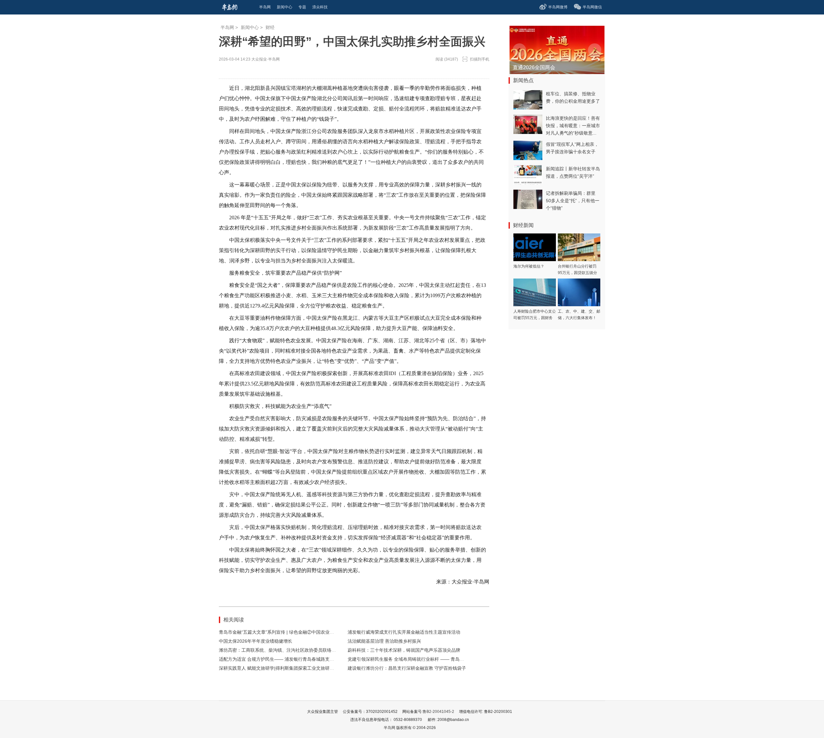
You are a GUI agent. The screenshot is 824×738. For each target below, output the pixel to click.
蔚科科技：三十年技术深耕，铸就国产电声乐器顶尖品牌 (404, 650)
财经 (270, 27)
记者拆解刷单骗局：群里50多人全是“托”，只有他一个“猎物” (572, 201)
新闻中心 (250, 27)
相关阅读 (233, 619)
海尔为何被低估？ (528, 266)
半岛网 (227, 27)
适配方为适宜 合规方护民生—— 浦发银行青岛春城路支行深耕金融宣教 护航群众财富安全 (308, 659)
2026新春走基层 (531, 67)
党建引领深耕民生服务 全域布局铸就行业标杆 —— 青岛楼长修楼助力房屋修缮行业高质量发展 (442, 659)
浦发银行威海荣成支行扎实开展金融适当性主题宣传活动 (404, 632)
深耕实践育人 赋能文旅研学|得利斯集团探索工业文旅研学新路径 (283, 668)
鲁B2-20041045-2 (438, 711)
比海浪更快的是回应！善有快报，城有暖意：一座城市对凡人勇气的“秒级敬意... (573, 126)
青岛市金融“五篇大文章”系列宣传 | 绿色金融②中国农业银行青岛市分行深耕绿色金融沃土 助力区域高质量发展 (329, 632)
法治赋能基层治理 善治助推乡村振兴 (384, 641)
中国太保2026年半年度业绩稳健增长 (255, 641)
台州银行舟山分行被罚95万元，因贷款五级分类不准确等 (577, 272)
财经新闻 (523, 225)
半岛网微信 (592, 7)
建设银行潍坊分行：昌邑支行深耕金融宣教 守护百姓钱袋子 (407, 668)
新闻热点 (523, 80)
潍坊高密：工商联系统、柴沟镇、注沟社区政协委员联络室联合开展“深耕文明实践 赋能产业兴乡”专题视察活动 (329, 650)
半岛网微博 (557, 7)
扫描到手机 (479, 59)
